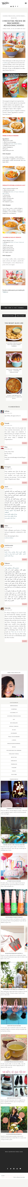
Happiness (12, 110)
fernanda (7, 423)
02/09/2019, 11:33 (8, 527)
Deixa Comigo (14, 726)
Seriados (14, 760)
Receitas (14, 757)
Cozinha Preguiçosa (9, 15)
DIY (14, 719)
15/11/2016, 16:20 (8, 449)
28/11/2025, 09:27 (8, 610)
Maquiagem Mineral (14, 743)
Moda (14, 746)
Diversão (14, 733)
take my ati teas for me (18, 632)
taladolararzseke (9, 545)
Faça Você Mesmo (14, 736)
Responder (25, 419)
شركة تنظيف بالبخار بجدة (11, 514)
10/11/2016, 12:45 (8, 425)
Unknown (7, 563)
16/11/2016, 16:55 (8, 468)
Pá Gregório (8, 467)
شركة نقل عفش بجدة (10, 518)
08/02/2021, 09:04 (8, 565)
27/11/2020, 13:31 (8, 547)
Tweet (5, 307)
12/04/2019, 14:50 (8, 488)
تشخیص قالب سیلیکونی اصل (12, 568)
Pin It (15, 307)
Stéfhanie (7, 411)
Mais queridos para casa (14, 1151)
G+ (12, 307)
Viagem (14, 767)
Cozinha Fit (14, 712)
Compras (14, 709)
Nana (6, 447)
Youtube (14, 774)
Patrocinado (20, 15)
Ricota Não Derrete (9, 1175)
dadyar (6, 525)
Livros (14, 740)
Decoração (14, 722)
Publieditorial (14, 753)
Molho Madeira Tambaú (15, 143)
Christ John (7, 608)
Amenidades (14, 705)
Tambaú (5, 62)
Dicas (14, 729)
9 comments (21, 307)
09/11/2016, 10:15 (8, 413)
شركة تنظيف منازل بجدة (11, 516)
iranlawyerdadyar (9, 538)
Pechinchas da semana (14, 750)
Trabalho (14, 764)
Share (9, 307)
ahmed (6, 486)
